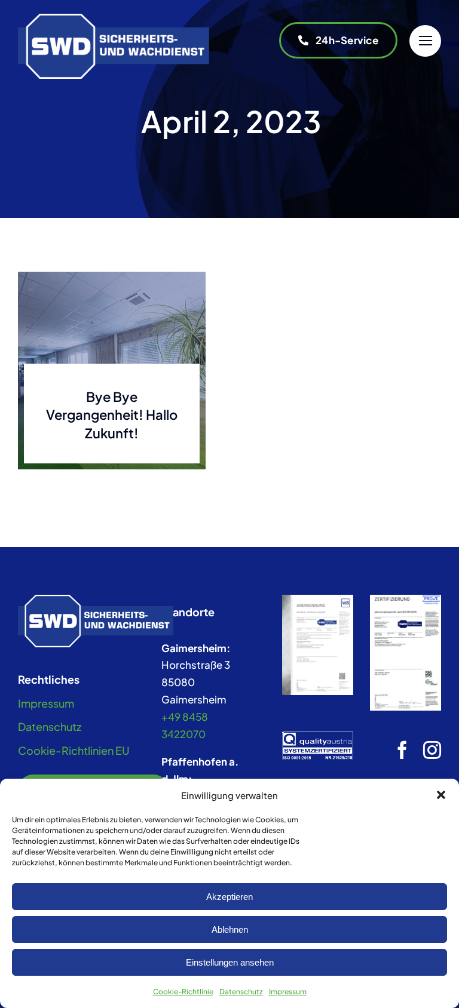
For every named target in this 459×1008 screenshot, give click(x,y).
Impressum (288, 991)
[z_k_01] (405, 599)
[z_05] (317, 736)
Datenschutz (241, 991)
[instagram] (432, 750)
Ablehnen (230, 929)
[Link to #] (425, 41)
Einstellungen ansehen (230, 962)
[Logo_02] (113, 18)
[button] (441, 795)
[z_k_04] (317, 599)
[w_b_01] (95, 599)
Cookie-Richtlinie (183, 991)
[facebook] (402, 750)
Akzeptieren (229, 897)
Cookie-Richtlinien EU (74, 750)
